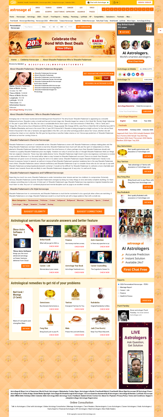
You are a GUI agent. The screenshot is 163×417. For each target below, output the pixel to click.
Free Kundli (14, 21)
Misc (128, 17)
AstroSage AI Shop (143, 21)
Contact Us (96, 396)
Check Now (54, 246)
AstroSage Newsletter (126, 106)
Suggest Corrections (89, 211)
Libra (37, 12)
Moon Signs (131, 21)
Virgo (92, 8)
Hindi (135, 121)
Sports (98, 200)
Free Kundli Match (102, 391)
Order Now (146, 300)
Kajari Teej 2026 (133, 140)
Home (12, 17)
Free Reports (56, 17)
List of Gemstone (32, 391)
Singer (26, 204)
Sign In (141, 2)
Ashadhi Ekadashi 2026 (145, 133)
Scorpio (48, 12)
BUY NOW (26, 266)
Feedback (76, 396)
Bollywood (71, 200)
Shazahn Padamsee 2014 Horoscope (47, 85)
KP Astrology (141, 391)
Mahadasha (64, 391)
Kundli (26, 2)
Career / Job (124, 290)
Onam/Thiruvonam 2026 (138, 138)
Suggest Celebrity (34, 211)
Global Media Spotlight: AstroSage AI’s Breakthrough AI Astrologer (58, 393)
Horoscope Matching (27, 21)
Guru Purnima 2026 (124, 136)
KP (90, 17)
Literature (89, 200)
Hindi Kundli (114, 21)
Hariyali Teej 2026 (137, 136)
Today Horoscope (58, 2)
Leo (81, 8)
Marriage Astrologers (75, 406)
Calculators (110, 17)
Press (149, 391)
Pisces (92, 12)
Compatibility (99, 17)
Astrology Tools (66, 396)
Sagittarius (59, 12)
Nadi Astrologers (95, 409)
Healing (66, 17)
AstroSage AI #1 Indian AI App (21, 393)
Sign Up (148, 2)
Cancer (70, 8)
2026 (39, 17)
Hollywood (61, 200)
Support (149, 396)
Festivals (120, 17)
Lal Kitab (122, 21)
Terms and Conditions (136, 396)
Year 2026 (147, 121)
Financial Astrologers (67, 409)
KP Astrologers (82, 409)
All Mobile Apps (146, 69)
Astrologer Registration (89, 398)
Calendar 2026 (69, 2)
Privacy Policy (122, 396)
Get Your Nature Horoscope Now (98, 74)
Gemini (59, 8)
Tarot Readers (89, 406)
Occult (46, 17)
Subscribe (148, 79)
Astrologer (17, 204)
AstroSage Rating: (17, 110)
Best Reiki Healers (109, 409)
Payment (113, 396)
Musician (80, 200)
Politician (43, 200)
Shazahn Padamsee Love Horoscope (47, 77)
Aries (37, 8)
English (123, 121)
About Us (105, 396)
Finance (123, 293)
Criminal (106, 200)
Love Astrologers (114, 406)
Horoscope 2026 (45, 2)
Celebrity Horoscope (30, 60)
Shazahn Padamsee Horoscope (46, 73)
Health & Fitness (126, 296)
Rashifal (20, 2)
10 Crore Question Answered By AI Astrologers (101, 393)
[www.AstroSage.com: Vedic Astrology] (13, 2)
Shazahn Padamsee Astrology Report (48, 87)
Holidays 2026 (135, 130)
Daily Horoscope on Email (145, 106)
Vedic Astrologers (144, 406)
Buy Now (125, 32)
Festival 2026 (123, 130)
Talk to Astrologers (18, 406)
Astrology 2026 (53, 396)
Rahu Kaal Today (102, 21)
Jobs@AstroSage (72, 398)
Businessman (33, 200)
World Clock (43, 391)
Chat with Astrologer (98, 2)
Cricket (52, 200)
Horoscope (21, 17)
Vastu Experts (52, 409)
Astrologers (54, 391)
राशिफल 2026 (53, 21)
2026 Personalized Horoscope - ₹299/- (134, 284)
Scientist (33, 204)
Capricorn (70, 12)
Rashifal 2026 (33, 2)
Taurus (48, 8)
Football (42, 204)
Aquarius (81, 12)
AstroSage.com (90, 414)
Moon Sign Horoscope (127, 391)
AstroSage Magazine (128, 116)
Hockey (50, 204)
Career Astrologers (129, 406)
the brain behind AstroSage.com (139, 312)
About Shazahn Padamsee (44, 75)
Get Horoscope (84, 27)
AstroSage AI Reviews (128, 393)
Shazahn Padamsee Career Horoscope (48, 79)
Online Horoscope (88, 21)
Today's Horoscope (66, 21)
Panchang (75, 17)
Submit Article (86, 396)
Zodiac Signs (74, 391)
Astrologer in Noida (87, 391)
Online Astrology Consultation (55, 406)
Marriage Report (126, 287)
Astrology (31, 17)
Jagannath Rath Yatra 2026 (127, 133)
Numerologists (101, 406)
